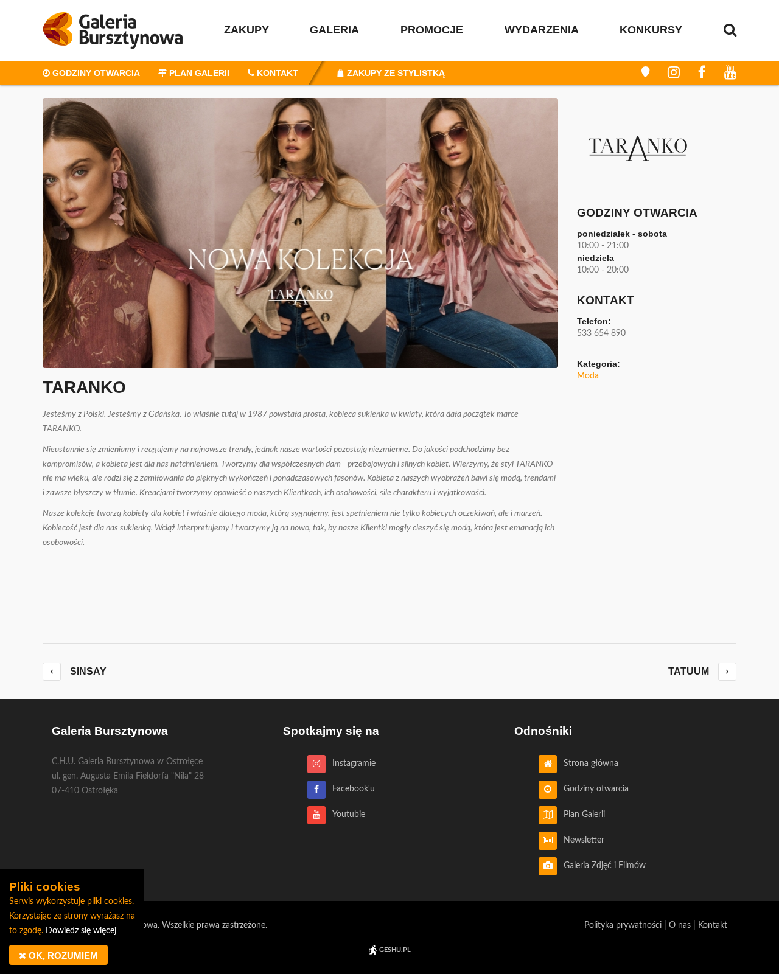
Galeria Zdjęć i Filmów (601, 865)
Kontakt (712, 925)
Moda (588, 376)
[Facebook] (702, 73)
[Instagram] (674, 73)
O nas (680, 925)
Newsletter (580, 840)
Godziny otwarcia (593, 789)
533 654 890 (601, 333)
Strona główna (587, 763)
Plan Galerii (581, 814)
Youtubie (345, 814)
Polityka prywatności (623, 925)
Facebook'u (350, 789)
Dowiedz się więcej (81, 931)
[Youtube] (730, 73)
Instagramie (351, 763)
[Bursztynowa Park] (645, 73)
